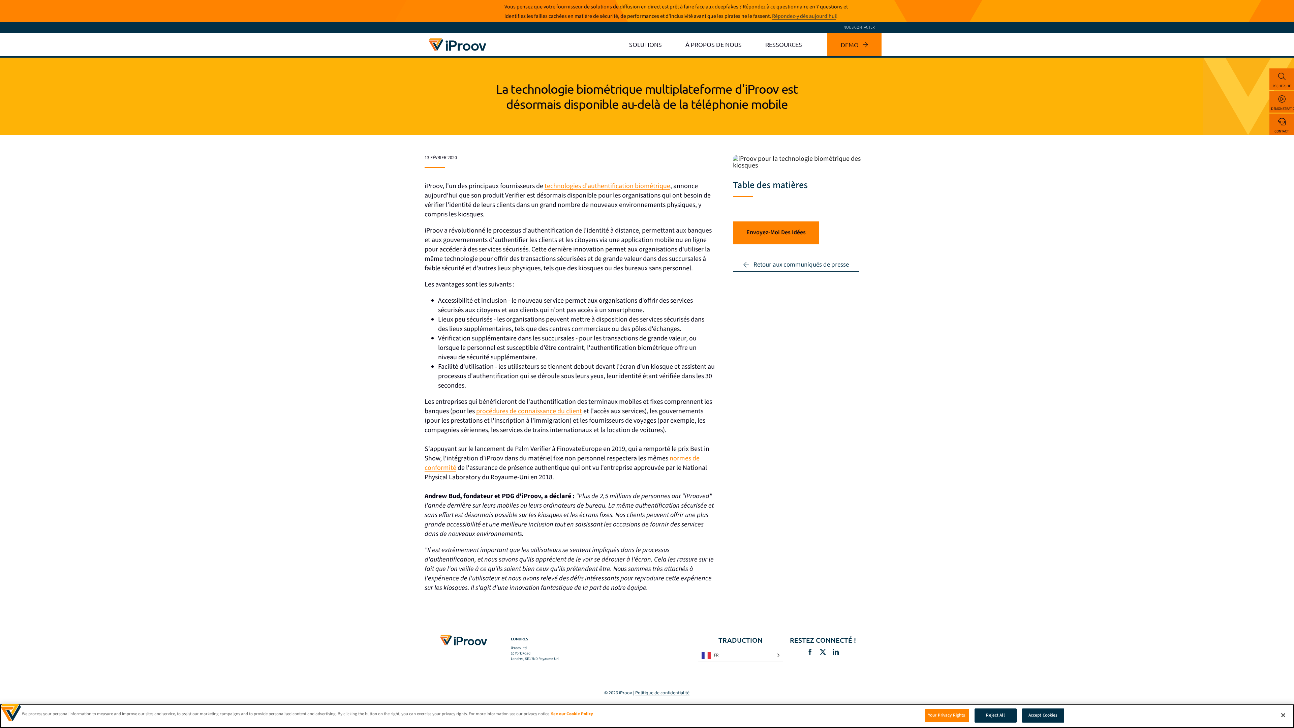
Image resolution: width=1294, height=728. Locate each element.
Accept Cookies (1043, 715)
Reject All (995, 715)
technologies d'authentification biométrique (607, 186)
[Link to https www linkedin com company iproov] (836, 652)
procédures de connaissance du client (529, 411)
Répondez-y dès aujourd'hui (804, 16)
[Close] (1283, 715)
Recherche (1282, 86)
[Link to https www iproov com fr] (457, 39)
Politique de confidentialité (662, 693)
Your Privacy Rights (946, 715)
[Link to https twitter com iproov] (823, 652)
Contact (1281, 131)
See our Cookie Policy (572, 714)
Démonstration (1282, 108)
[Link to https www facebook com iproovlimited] (810, 652)
